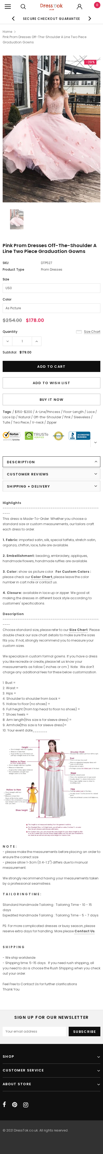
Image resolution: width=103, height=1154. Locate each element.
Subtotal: (10, 352)
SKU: (6, 263)
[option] (52, 18)
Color (7, 299)
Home (7, 31)
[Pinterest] (14, 1105)
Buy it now (52, 399)
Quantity (10, 331)
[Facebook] (4, 1105)
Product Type (13, 269)
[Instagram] (25, 1105)
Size (6, 279)
